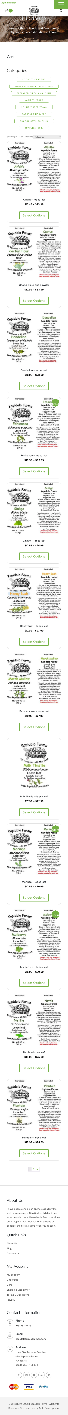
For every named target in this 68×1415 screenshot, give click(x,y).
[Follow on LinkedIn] (49, 1375)
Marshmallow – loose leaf (34, 711)
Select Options (34, 215)
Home (13, 28)
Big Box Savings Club (34, 121)
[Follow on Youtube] (34, 1375)
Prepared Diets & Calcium (34, 93)
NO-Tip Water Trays (34, 107)
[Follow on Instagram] (26, 1375)
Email (19, 1334)
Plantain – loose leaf (34, 1137)
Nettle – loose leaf (34, 1052)
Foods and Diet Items (43, 28)
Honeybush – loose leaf (34, 626)
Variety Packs (34, 100)
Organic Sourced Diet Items (34, 86)
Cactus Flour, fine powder (34, 285)
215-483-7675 (23, 1325)
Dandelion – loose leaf (34, 370)
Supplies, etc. (34, 128)
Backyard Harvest (34, 114)
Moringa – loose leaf (34, 881)
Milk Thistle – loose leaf (34, 796)
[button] (61, 4)
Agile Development (49, 1408)
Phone (19, 1321)
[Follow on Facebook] (19, 1375)
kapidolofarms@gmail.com (30, 1339)
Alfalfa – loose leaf (34, 199)
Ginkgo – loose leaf (34, 540)
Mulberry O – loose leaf (34, 967)
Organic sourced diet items (28, 32)
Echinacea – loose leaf (34, 455)
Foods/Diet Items (34, 79)
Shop (22, 28)
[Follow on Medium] (41, 1375)
